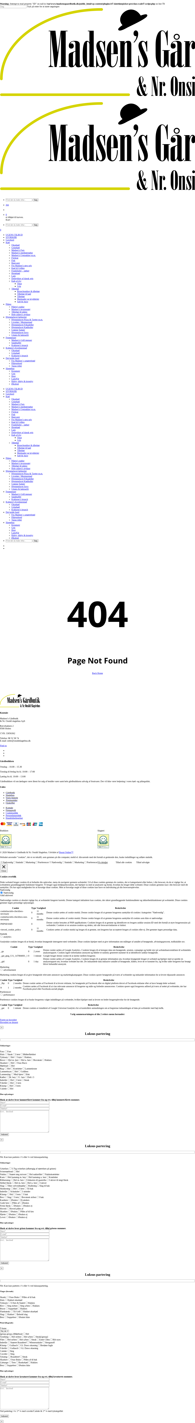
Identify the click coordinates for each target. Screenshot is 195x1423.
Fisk (13, 414)
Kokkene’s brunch (19, 499)
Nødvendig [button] (5, 890)
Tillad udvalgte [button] (143, 862)
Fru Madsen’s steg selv (21, 419)
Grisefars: (4, 1168)
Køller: (3, 1077)
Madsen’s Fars (17, 404)
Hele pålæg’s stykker (20, 468)
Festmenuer (11, 491)
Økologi (15, 538)
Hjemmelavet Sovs (19, 486)
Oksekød (15, 399)
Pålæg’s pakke (17, 461)
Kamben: (4, 1200)
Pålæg (8, 458)
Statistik (19, 862)
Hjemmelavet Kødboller (22, 481)
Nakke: (3, 1174)
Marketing (30, 862)
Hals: (2, 1054)
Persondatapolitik (13, 815)
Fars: (2, 1051)
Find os (3, 745)
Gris (19, 440)
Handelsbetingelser (14, 818)
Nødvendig (8, 862)
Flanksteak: (5, 1311)
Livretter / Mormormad (21, 476)
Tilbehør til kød (24, 448)
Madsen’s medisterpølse (22, 407)
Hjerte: (3, 1214)
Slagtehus (10, 522)
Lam (13, 430)
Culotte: (3, 1088)
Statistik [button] (3, 934)
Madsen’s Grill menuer (21, 494)
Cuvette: (4, 1354)
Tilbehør (15, 443)
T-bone (3, 1328)
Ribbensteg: (5, 1180)
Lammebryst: (6, 1071)
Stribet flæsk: (6, 1183)
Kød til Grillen (18, 422)
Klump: (3, 1086)
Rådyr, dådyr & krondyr (22, 535)
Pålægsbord (16, 517)
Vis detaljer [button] (103, 862)
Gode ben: (4, 1203)
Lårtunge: (4, 1362)
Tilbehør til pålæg (19, 466)
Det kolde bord (12, 512)
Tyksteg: (4, 1357)
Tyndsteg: (4, 1337)
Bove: (2, 1060)
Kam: (2, 1177)
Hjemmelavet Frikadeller (22, 479)
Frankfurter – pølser (20, 425)
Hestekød (15, 427)
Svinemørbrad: (6, 1171)
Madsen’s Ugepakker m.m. (23, 409)
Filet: (2, 1339)
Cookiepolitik (12, 813)
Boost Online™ (66, 852)
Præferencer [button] (5, 992)
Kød (8, 396)
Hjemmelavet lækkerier (16, 471)
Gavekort (10, 394)
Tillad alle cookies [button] (124, 862)
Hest (13, 530)
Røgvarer (15, 417)
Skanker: (4, 1063)
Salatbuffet (16, 497)
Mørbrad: (4, 1066)
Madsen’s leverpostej (20, 463)
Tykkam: (4, 1057)
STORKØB (11, 391)
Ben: (2, 1317)
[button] (8, 1020)
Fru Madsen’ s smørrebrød (23, 515)
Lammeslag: (5, 1074)
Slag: (2, 1186)
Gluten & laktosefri (20, 489)
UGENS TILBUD (14, 389)
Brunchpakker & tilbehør (28, 445)
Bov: (2, 1197)
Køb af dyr (16, 435)
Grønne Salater (18, 484)
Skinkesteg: (5, 1188)
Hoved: (3, 1208)
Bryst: (2, 1308)
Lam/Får (15, 533)
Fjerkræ (14, 412)
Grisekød (15, 401)
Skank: (3, 1297)
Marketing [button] (4, 967)
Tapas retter (16, 520)
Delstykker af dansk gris (22, 432)
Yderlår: (3, 1083)
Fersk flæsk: (5, 1206)
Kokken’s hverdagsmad (16, 502)
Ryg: (2, 1068)
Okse (19, 437)
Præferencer (43, 862)
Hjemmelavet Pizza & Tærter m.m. (27, 473)
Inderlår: (4, 1080)
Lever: (3, 1217)
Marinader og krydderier (28, 453)
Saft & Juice (22, 455)
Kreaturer (15, 525)
